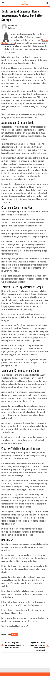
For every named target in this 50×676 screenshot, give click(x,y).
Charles (12, 28)
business (15, 635)
